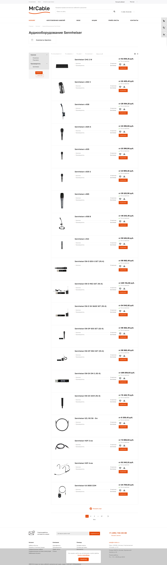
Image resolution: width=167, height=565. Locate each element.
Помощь (79, 542)
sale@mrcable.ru (114, 542)
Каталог (31, 542)
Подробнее (123, 68)
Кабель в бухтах (33, 545)
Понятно (83, 559)
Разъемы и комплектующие (37, 547)
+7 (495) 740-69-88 (118, 533)
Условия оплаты (81, 545)
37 (101, 516)
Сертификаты (56, 545)
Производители (57, 547)
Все (94, 519)
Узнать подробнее (83, 555)
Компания (56, 542)
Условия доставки (82, 547)
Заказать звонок (116, 535)
